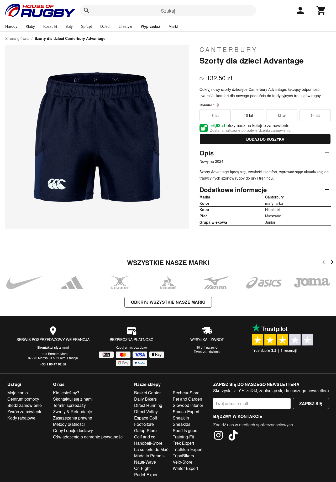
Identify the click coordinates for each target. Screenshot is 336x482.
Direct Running (148, 405)
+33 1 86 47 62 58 (53, 364)
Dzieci (105, 26)
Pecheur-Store (186, 393)
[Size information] (217, 105)
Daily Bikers (145, 399)
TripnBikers (183, 456)
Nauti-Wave (145, 462)
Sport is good (185, 430)
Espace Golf (145, 418)
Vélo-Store (182, 462)
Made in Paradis (149, 456)
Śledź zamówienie (24, 405)
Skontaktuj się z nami (53, 347)
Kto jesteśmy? (66, 393)
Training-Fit (183, 437)
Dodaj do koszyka (265, 139)
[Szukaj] (86, 10)
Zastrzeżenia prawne (72, 418)
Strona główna (17, 38)
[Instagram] (218, 436)
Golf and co (144, 437)
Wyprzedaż (150, 26)
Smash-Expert (186, 411)
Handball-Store (148, 443)
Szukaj (168, 10)
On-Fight (142, 468)
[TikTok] (233, 436)
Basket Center (147, 393)
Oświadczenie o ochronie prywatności (88, 437)
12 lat (281, 115)
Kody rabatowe (21, 418)
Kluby (30, 26)
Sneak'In (181, 418)
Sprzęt (86, 26)
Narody (11, 26)
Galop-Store (145, 430)
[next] (332, 263)
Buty (69, 26)
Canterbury (229, 49)
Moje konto (17, 393)
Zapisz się (310, 403)
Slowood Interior (188, 405)
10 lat (248, 115)
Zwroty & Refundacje (72, 411)
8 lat (215, 115)
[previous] (323, 263)
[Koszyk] (321, 10)
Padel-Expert (146, 474)
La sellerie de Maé (151, 449)
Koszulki (50, 26)
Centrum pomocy (23, 399)
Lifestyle (125, 26)
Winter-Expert (185, 468)
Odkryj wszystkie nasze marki (168, 302)
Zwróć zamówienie (207, 351)
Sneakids (181, 424)
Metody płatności (69, 424)
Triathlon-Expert (187, 449)
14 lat (315, 115)
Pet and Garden (187, 399)
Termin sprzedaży (69, 405)
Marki (173, 26)
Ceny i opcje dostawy (73, 430)
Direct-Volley (146, 411)
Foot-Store (144, 424)
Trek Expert (183, 443)
